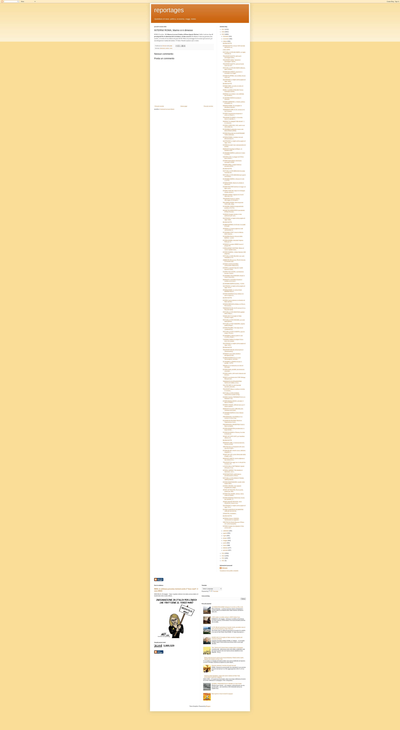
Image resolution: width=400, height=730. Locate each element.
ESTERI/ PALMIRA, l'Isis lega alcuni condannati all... (233, 328)
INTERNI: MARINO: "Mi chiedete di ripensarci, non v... (232, 471)
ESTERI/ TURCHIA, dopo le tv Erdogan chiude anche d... (234, 191)
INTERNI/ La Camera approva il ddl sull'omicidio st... (233, 229)
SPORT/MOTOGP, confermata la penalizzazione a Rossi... (232, 474)
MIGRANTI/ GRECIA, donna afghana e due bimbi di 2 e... (234, 459)
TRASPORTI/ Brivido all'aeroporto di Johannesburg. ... (233, 350)
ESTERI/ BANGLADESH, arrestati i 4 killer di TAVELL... (233, 401)
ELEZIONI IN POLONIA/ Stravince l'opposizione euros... (232, 421)
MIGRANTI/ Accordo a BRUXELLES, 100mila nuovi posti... (233, 409)
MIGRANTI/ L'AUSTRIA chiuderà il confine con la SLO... (232, 280)
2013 (223, 556)
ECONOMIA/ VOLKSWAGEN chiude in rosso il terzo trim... (234, 276)
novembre (226, 39)
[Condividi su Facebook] (182, 46)
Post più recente (159, 106)
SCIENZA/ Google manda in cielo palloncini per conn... (232, 215)
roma (171, 48)
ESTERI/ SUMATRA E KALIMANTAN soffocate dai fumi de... (233, 510)
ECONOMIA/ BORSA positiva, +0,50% (233, 283)
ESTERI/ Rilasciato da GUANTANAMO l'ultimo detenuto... (234, 134)
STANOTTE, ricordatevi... (230, 513)
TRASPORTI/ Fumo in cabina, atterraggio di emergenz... (231, 199)
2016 (223, 32)
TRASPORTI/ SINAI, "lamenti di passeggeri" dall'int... (231, 60)
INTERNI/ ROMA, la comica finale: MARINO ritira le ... (232, 290)
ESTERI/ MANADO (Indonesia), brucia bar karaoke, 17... (233, 498)
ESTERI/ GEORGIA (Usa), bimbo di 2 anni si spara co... (233, 294)
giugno (225, 538)
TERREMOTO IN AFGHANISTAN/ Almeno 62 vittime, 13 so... (232, 382)
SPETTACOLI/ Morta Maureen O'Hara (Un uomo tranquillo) (233, 523)
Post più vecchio (208, 106)
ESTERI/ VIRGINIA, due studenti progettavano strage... (232, 486)
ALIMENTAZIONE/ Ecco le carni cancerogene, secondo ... (232, 358)
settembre (226, 531)
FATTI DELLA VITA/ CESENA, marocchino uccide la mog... (231, 393)
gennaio (225, 550)
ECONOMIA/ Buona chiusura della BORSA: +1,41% (232, 237)
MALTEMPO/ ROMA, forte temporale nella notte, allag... (233, 203)
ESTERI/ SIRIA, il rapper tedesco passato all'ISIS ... (232, 165)
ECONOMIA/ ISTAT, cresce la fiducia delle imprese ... (233, 233)
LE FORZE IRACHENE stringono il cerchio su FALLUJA (227, 607)
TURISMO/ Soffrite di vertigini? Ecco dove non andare (233, 340)
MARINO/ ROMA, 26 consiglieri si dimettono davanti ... (232, 106)
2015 (223, 34)
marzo (225, 545)
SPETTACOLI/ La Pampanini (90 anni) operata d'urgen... (233, 447)
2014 (223, 553)
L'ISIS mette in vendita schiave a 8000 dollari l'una (226, 617)
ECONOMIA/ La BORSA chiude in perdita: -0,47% (232, 362)
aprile (225, 543)
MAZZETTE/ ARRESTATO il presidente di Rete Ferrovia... (234, 211)
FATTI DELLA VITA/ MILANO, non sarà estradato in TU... (233, 256)
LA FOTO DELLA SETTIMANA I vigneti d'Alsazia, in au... (233, 467)
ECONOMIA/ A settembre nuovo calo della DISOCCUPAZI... (233, 130)
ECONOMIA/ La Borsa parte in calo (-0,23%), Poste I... (233, 336)
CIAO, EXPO (226, 49)
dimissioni (162, 48)
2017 (223, 29)
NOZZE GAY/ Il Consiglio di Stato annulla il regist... (232, 316)
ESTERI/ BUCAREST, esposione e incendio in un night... (232, 72)
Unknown (224, 568)
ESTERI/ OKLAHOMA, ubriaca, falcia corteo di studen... (233, 494)
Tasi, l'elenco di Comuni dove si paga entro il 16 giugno (227, 647)
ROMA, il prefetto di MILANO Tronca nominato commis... (233, 90)
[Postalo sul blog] (179, 46)
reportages (169, 10)
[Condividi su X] (180, 46)
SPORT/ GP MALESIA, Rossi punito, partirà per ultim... (233, 490)
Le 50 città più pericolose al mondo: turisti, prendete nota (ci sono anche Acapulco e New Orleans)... (228, 628)
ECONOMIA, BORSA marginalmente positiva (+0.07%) (233, 207)
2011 (223, 560)
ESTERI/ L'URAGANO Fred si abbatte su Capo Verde (227, 683)
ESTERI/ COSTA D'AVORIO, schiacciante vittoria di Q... (231, 264)
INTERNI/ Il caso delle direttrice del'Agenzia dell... (232, 354)
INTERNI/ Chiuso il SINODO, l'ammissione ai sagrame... (231, 519)
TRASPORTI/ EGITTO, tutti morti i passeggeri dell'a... (232, 56)
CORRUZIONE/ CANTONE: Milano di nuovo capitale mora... (233, 248)
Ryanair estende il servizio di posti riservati (224, 665)
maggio (225, 540)
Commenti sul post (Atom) (167, 109)
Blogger (208, 706)
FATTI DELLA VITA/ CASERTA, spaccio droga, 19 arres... (234, 332)
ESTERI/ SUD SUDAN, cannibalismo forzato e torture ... (233, 272)
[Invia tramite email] (177, 46)
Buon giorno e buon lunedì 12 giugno (222, 694)
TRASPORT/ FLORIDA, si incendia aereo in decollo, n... (232, 118)
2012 (223, 558)
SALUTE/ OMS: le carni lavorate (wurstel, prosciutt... (232, 386)
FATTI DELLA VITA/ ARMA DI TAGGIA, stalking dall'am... (233, 478)
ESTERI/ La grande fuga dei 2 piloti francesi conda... (233, 268)
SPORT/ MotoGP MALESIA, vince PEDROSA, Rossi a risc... (232, 502)
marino (167, 48)
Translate (215, 591)
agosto (225, 533)
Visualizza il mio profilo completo (229, 571)
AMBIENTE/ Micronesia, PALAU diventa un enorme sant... (234, 260)
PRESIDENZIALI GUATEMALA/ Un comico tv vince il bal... (232, 417)
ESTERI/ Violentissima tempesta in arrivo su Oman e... (232, 114)
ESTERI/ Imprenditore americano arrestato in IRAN (232, 161)
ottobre (225, 41)
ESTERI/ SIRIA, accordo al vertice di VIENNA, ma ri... (233, 86)
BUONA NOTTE (227, 43)
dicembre (226, 36)
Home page (184, 106)
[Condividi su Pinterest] (184, 46)
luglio (225, 535)
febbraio (225, 548)
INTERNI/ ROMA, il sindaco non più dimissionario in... (233, 138)
